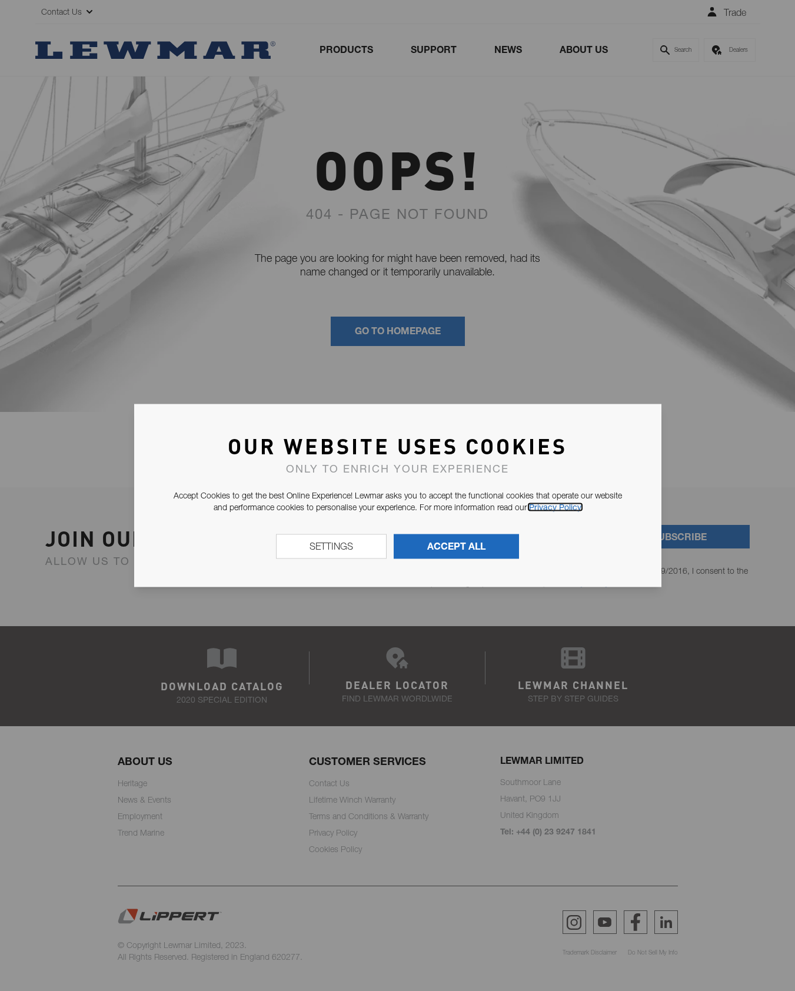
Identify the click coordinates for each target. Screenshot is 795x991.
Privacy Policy (555, 507)
